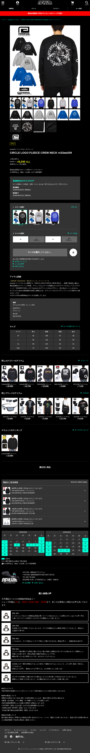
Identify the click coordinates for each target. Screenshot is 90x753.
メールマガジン (54, 730)
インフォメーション (20, 730)
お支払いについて (21, 261)
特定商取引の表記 (27, 732)
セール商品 (79, 8)
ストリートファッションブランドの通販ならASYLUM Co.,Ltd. (38, 749)
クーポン (33, 730)
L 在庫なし (37, 239)
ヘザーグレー (36, 224)
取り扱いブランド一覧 (12, 742)
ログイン (8, 730)
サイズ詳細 (73, 233)
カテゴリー (56, 8)
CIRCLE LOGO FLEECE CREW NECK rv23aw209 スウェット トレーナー (41, 19)
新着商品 (11, 8)
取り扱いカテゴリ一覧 (52, 742)
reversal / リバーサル (17, 149)
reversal (85, 393)
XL (53, 239)
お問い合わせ (19, 266)
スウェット (29, 149)
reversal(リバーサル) (13, 19)
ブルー (53, 224)
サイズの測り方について (71, 326)
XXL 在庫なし (69, 239)
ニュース (43, 730)
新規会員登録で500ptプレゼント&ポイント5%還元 (45, 13)
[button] (77, 60)
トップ (3, 19)
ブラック (20, 225)
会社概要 (27, 583)
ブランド (33, 8)
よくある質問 (19, 264)
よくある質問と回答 (11, 732)
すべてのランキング (81, 430)
